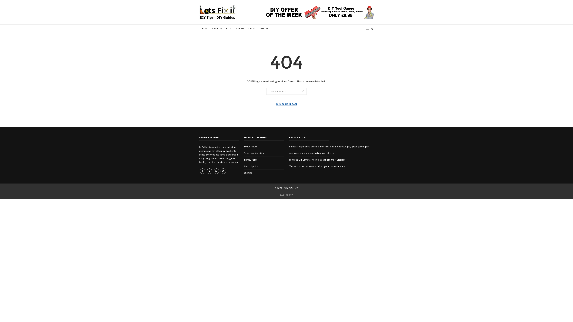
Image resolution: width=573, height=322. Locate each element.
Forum (240, 28)
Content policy (251, 166)
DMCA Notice (250, 146)
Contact (265, 28)
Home (204, 28)
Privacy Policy (250, 159)
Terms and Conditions (254, 153)
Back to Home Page (286, 104)
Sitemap (248, 172)
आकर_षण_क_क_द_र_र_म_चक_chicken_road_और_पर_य (312, 153)
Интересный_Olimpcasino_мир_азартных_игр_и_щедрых (317, 159)
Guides (216, 28)
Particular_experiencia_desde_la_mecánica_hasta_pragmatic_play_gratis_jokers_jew (329, 146)
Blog (229, 28)
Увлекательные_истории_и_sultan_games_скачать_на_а (317, 166)
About (251, 28)
